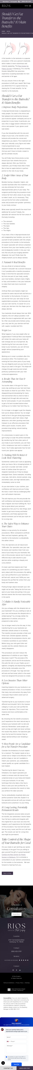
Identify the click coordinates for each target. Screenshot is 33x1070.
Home (3, 31)
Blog (8, 31)
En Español (14, 1)
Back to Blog (7, 873)
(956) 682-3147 (15, 1009)
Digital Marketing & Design (18, 989)
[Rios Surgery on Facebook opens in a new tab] (16, 970)
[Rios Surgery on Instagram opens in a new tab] (13, 970)
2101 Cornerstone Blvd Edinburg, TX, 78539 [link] (16, 941)
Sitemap (27, 982)
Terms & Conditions (8, 982)
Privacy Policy (19, 982)
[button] (3, 1063)
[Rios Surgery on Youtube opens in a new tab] (20, 970)
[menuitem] (13, 970)
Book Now (6, 1)
